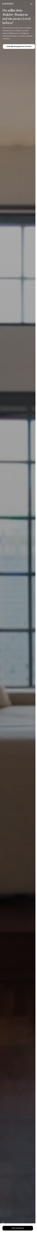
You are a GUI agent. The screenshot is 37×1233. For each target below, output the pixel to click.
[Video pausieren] (3, 1222)
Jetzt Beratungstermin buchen (19, 46)
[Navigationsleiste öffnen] (31, 3)
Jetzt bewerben (17, 1228)
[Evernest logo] (8, 3)
